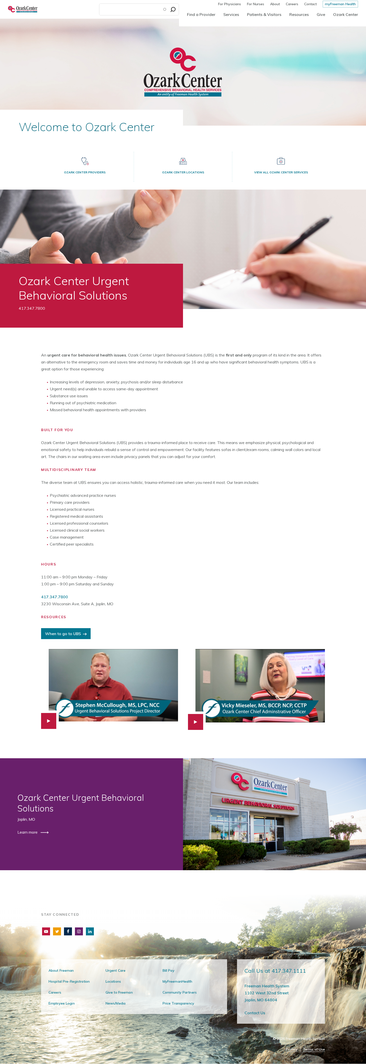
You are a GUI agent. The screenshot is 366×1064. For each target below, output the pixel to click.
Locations (113, 981)
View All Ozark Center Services (281, 172)
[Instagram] (79, 931)
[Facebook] (68, 931)
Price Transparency (178, 1003)
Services (231, 14)
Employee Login (62, 1003)
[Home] (18, 9)
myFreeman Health (340, 4)
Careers (292, 4)
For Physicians (229, 4)
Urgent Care (115, 970)
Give (321, 14)
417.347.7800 (54, 596)
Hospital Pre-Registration (69, 981)
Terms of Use (314, 1049)
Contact (310, 4)
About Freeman (61, 970)
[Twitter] (57, 931)
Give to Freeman (119, 992)
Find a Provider (201, 14)
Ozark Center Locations (183, 172)
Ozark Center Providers (85, 172)
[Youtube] (46, 931)
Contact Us (254, 1012)
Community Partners (180, 992)
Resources (299, 14)
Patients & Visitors (264, 14)
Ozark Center (345, 14)
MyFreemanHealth (177, 981)
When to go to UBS (63, 633)
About (275, 4)
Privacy (292, 1049)
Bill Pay (169, 970)
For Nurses (255, 4)
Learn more (28, 832)
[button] (109, 689)
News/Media (115, 1003)
